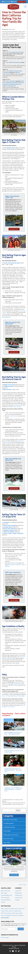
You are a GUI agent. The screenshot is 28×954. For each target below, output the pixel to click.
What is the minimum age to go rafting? (11, 913)
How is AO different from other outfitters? (12, 915)
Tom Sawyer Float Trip (15, 52)
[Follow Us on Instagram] (16, 951)
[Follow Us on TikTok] (19, 951)
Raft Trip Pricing (5, 890)
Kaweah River (7, 527)
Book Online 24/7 (22, 1)
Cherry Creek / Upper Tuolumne (13, 533)
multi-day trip (18, 405)
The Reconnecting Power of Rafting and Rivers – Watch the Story (13, 770)
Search (18, 810)
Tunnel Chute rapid (15, 416)
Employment (18, 893)
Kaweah (14, 82)
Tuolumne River (8, 386)
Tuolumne (6, 72)
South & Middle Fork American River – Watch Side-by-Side (12, 733)
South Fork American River (11, 263)
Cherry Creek (12, 86)
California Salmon (9, 532)
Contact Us (18, 890)
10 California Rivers (8, 823)
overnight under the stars (14, 406)
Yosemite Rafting (14, 600)
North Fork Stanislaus (10, 525)
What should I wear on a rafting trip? (11, 911)
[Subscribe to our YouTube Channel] (13, 951)
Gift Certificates (5, 897)
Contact (14, 1)
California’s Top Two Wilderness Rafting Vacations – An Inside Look (13, 789)
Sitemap (17, 900)
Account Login (5, 937)
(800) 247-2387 (6, 1)
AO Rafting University (9, 827)
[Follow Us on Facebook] (10, 951)
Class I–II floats (6, 696)
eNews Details (21, 925)
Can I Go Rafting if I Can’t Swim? (13, 706)
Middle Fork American (15, 71)
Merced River (7, 389)
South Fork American (15, 62)
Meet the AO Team (8, 838)
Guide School (18, 895)
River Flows (4, 893)
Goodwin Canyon (14, 84)
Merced (17, 72)
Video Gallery (6, 842)
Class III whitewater (19, 696)
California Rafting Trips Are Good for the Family (13, 751)
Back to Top (22, 884)
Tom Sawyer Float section (14, 683)
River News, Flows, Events (10, 819)
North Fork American (10, 528)
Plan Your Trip (14, 875)
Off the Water (7, 831)
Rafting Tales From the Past (10, 835)
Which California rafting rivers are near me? (13, 908)
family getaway (6, 317)
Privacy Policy (18, 897)
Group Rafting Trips (6, 895)
